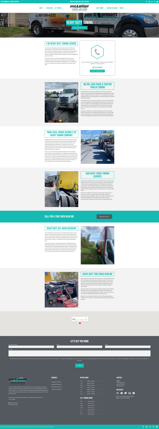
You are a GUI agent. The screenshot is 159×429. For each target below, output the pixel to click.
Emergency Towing (56, 381)
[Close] (86, 318)
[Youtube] (157, 2)
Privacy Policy (32, 397)
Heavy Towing (99, 8)
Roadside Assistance (112, 8)
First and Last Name (13, 344)
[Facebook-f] (146, 2)
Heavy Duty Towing (56, 386)
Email (58, 344)
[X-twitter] (155, 2)
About (40, 8)
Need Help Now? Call (75, 2)
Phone (106, 344)
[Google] (149, 2)
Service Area (49, 8)
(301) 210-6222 (85, 2)
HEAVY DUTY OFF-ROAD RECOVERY (61, 228)
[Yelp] (152, 2)
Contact (121, 8)
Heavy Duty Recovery (57, 389)
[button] (80, 323)
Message (10, 349)
